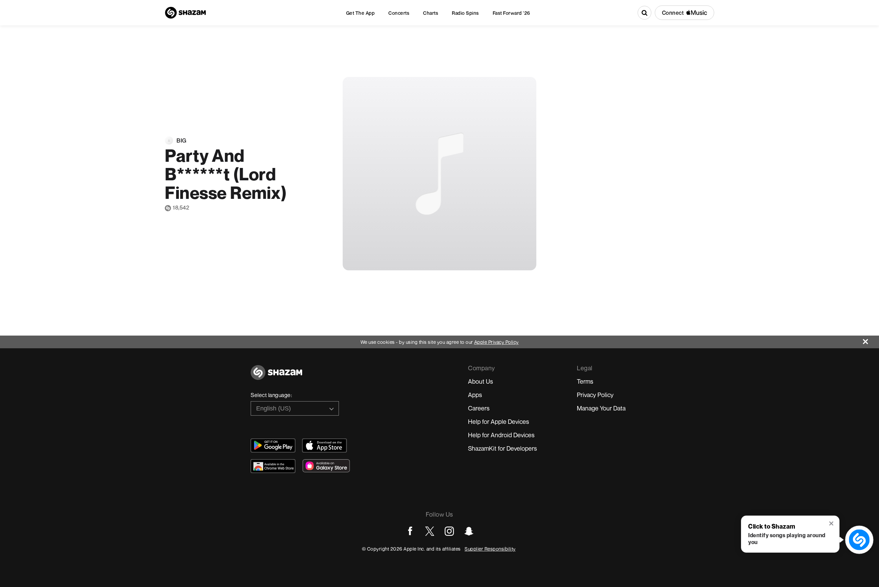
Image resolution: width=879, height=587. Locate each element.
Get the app (360, 13)
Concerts (398, 13)
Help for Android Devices (501, 435)
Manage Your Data (601, 408)
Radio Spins (465, 13)
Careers (479, 408)
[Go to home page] (276, 376)
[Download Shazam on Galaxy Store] (326, 465)
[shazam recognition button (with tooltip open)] (859, 539)
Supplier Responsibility (490, 549)
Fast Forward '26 (511, 13)
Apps (475, 394)
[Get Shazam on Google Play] (273, 445)
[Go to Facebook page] (410, 531)
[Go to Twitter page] (429, 531)
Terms (585, 381)
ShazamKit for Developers (502, 448)
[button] (831, 524)
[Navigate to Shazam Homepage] (185, 13)
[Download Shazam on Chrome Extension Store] (273, 466)
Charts (430, 13)
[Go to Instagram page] (449, 531)
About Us (480, 381)
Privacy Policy (595, 394)
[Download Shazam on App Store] (324, 445)
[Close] (871, 339)
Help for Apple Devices (498, 421)
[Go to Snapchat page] (468, 531)
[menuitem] (360, 13)
